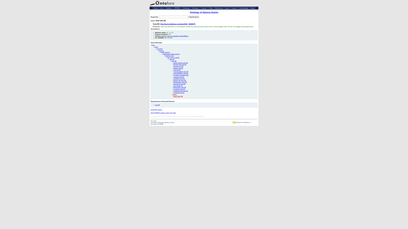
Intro (161, 8)
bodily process (165, 52)
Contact (234, 8)
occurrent (159, 49)
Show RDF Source (156, 109)
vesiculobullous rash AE (180, 73)
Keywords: (155, 17)
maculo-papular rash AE (181, 72)
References (219, 8)
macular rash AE (178, 66)
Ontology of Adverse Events (204, 12)
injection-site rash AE (179, 64)
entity (156, 47)
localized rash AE (179, 93)
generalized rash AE (179, 84)
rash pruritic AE (178, 86)
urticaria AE (177, 70)
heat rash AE (178, 96)
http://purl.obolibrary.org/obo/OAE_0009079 (177, 24)
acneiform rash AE (179, 89)
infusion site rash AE (179, 80)
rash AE (174, 61)
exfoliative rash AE (179, 79)
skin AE (171, 59)
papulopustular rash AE (181, 91)
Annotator (195, 8)
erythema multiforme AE (181, 75)
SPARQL (177, 8)
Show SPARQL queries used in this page (163, 113)
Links (227, 8)
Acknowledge (243, 8)
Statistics (169, 8)
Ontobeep (186, 8)
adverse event (169, 56)
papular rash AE (178, 68)
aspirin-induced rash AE (180, 63)
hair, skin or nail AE (173, 57)
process (161, 50)
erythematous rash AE (180, 82)
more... (175, 95)
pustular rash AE (179, 77)
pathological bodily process (171, 54)
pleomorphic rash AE (179, 87)
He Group (154, 121)
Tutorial (203, 8)
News (252, 8)
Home (156, 8)
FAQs (210, 8)
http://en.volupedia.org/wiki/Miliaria (177, 36)
